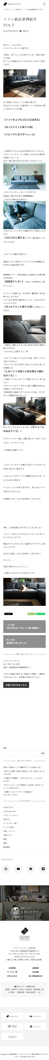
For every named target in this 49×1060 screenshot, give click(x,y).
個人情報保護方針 (35, 976)
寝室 (5, 839)
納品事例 (6, 847)
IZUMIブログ (8, 807)
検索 (5, 748)
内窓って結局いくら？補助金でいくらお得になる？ (22, 767)
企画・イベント (9, 831)
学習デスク (7, 835)
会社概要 (35, 972)
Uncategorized (9, 811)
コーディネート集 (10, 823)
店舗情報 (35, 968)
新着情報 (12, 968)
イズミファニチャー (10, 815)
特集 (5, 843)
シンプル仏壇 (8, 827)
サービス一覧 (12, 972)
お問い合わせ (12, 976)
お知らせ (26, 31)
